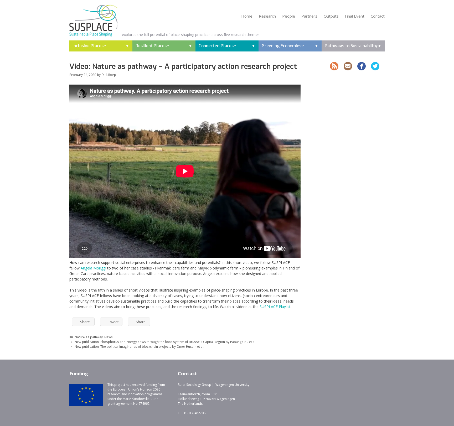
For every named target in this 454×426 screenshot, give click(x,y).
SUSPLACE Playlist (275, 306)
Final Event (354, 16)
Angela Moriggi (93, 268)
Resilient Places (151, 46)
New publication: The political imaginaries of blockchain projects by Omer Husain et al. (139, 346)
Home (246, 16)
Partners (309, 16)
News (108, 337)
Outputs (331, 16)
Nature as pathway (89, 337)
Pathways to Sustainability (351, 46)
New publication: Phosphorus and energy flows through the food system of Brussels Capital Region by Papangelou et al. (165, 342)
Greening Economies (281, 46)
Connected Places (216, 46)
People (288, 16)
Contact (378, 16)
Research (267, 16)
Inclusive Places (88, 46)
